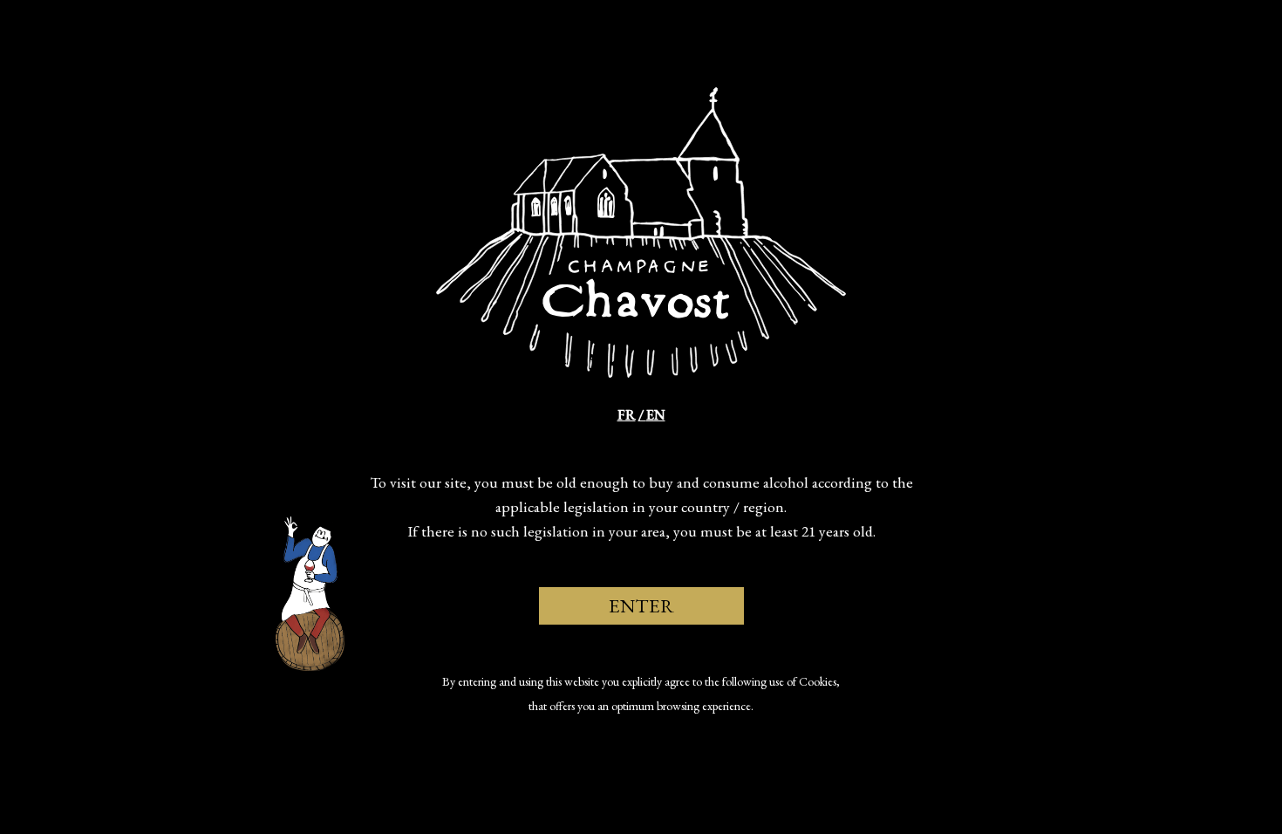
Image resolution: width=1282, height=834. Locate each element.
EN (655, 415)
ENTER (641, 605)
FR (626, 415)
